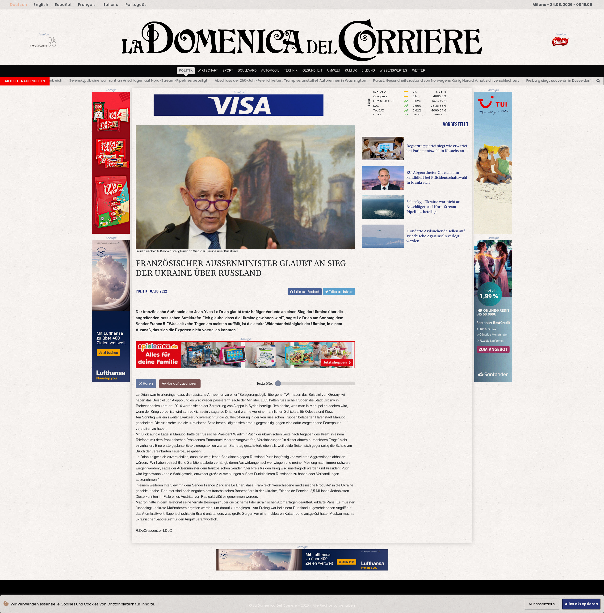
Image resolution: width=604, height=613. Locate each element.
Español (63, 4)
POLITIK (141, 291)
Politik (186, 70)
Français (87, 4)
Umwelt (333, 70)
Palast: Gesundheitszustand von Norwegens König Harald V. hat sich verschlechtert (285, 80)
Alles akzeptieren (581, 603)
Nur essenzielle (542, 603)
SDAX (377, 100)
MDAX (377, 96)
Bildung (368, 70)
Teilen (306, 291)
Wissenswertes (393, 70)
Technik (291, 70)
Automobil (270, 70)
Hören (147, 383)
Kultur (351, 70)
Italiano (111, 4)
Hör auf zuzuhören (181, 383)
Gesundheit (312, 70)
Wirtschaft (208, 70)
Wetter (418, 70)
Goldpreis (380, 110)
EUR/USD (379, 105)
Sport (227, 70)
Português (136, 4)
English (41, 4)
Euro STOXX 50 (383, 114)
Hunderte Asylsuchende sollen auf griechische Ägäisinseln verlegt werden (500, 80)
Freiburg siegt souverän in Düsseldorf (397, 80)
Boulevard (247, 70)
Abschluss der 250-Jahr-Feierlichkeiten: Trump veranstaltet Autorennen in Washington (129, 80)
